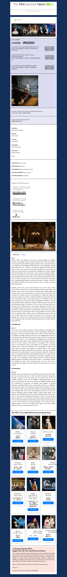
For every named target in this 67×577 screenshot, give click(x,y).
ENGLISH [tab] (16, 254)
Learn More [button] (18, 441)
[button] (53, 236)
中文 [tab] (23, 254)
